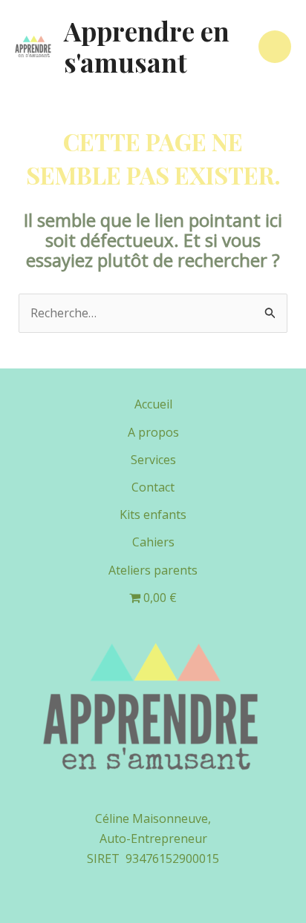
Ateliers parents (153, 570)
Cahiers (153, 542)
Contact (153, 487)
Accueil (153, 404)
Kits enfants (153, 514)
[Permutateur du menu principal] (274, 46)
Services (153, 459)
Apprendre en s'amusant (147, 46)
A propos (153, 432)
